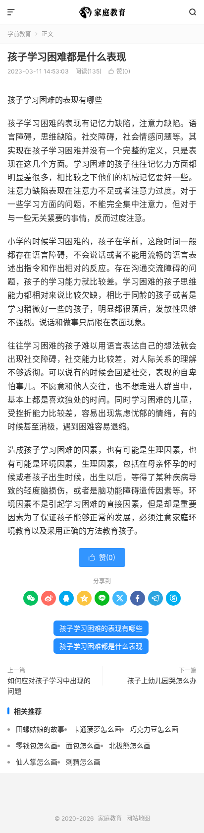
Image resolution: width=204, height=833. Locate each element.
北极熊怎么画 (130, 745)
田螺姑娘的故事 (40, 729)
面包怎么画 (83, 745)
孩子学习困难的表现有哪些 (101, 628)
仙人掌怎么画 (36, 762)
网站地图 (138, 818)
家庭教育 (102, 12)
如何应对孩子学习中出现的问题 (49, 685)
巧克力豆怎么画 (154, 729)
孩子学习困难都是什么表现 (66, 57)
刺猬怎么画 (83, 762)
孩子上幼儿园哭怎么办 (162, 680)
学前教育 (19, 34)
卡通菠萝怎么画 (97, 729)
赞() (119, 71)
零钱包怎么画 (36, 745)
